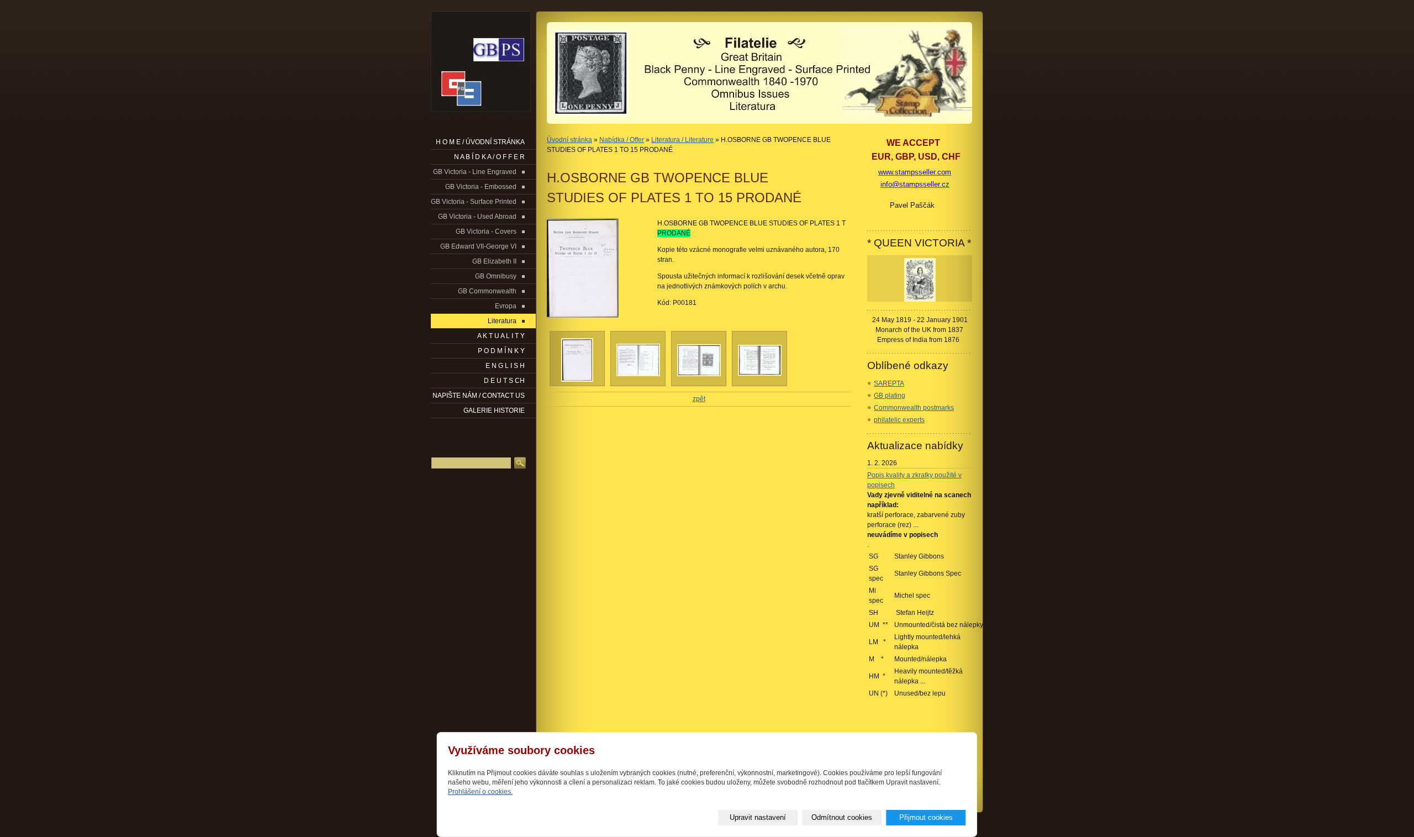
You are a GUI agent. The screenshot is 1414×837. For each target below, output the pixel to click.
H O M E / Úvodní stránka (480, 142)
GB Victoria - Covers (486, 231)
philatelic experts (899, 420)
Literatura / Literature (682, 140)
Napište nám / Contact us (478, 395)
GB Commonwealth (487, 291)
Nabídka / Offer (621, 140)
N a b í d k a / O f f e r (489, 157)
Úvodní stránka (569, 140)
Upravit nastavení (758, 817)
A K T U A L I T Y (501, 336)
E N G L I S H (505, 366)
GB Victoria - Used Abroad (477, 216)
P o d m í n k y (501, 351)
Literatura (502, 321)
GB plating (889, 395)
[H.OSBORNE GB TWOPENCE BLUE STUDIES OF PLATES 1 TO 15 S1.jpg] (577, 379)
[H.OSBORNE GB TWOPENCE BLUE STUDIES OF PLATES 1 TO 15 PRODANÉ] (596, 268)
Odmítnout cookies (841, 817)
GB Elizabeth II (494, 261)
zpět (699, 399)
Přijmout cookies (926, 817)
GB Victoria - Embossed (480, 187)
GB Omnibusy (495, 276)
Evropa (505, 306)
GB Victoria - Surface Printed (473, 202)
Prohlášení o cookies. (480, 792)
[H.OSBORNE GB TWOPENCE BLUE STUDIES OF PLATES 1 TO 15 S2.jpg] (638, 374)
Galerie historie (494, 410)
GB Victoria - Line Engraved (474, 172)
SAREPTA (889, 383)
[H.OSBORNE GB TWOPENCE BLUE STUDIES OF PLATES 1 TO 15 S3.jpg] (699, 374)
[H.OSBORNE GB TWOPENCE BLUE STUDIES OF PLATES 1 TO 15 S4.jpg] (760, 373)
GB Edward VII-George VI (478, 246)
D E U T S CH (504, 381)
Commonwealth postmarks (914, 408)
